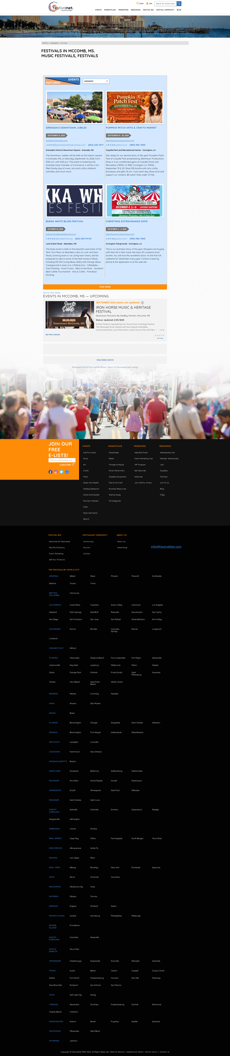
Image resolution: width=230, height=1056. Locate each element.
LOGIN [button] (141, 3)
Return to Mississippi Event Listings (123, 367)
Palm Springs (75, 612)
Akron (72, 877)
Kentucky (54, 742)
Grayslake (115, 722)
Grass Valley (116, 605)
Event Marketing (56, 553)
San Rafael (116, 619)
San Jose (94, 619)
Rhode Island (53, 926)
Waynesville (54, 819)
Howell (114, 780)
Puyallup (115, 1021)
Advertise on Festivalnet (59, 541)
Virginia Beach (55, 1012)
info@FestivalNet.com (166, 546)
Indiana (53, 732)
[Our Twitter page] (61, 472)
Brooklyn (94, 867)
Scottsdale (156, 576)
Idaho (52, 713)
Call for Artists (89, 452)
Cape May (74, 838)
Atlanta (73, 693)
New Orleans (96, 751)
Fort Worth (74, 978)
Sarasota (156, 672)
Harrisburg (95, 916)
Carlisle (73, 916)
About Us (122, 535)
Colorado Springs (115, 630)
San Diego (53, 619)
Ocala (51, 672)
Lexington (74, 742)
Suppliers (164, 470)
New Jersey (55, 838)
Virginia (53, 1004)
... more (161, 330)
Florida (53, 658)
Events (86, 446)
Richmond (156, 1004)
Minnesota (55, 790)
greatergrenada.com (57, 140)
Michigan (54, 780)
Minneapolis (95, 790)
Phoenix (114, 576)
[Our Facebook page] (50, 472)
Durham (114, 809)
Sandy (93, 995)
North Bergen (137, 838)
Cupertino (94, 605)
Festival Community (165, 10)
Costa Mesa (75, 605)
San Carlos (157, 612)
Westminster (137, 771)
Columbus (115, 877)
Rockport (74, 985)
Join (162, 464)
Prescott (135, 576)
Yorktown (74, 1012)
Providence (75, 925)
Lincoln (73, 828)
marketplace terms (134, 1052)
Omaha (93, 828)
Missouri (54, 800)
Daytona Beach (97, 658)
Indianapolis (116, 732)
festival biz (148, 10)
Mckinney (156, 978)
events (98, 10)
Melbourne (115, 665)
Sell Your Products (57, 559)
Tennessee (55, 961)
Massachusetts (56, 761)
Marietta (114, 693)
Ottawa (73, 896)
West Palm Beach (95, 683)
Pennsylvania (56, 916)
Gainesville (156, 658)
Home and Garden (91, 495)
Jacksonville (54, 665)
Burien (93, 1021)
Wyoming (54, 1040)
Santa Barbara (138, 619)
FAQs (162, 495)
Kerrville (135, 978)
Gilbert (72, 576)
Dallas (52, 978)
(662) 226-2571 (95, 144)
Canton (114, 970)
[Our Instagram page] (56, 472)
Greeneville (95, 961)
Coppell (135, 970)
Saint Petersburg (136, 673)
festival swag (115, 495)
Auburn (73, 1021)
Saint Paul (115, 790)
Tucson (73, 583)
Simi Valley (157, 619)
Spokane (156, 1021)
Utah (52, 995)
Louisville (94, 742)
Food (85, 477)
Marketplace (110, 10)
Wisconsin (55, 1031)
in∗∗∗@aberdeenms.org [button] (59, 238)
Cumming (94, 693)
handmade (114, 452)
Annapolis (74, 771)
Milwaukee (74, 1031)
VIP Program (140, 464)
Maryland (54, 771)
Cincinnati (94, 877)
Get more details (53, 334)
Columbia (74, 937)
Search (86, 519)
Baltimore (94, 771)
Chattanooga (75, 961)
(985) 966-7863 (137, 144)
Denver (135, 629)
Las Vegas (74, 858)
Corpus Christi (158, 970)
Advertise (139, 477)
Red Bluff (94, 612)
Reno (92, 858)
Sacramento (137, 612)
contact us (164, 1052)
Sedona (52, 583)
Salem (114, 906)
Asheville (73, 809)
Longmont (156, 629)
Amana (73, 703)
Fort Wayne (95, 732)
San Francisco (76, 619)
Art (84, 464)
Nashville (156, 961)
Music (85, 458)
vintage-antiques (116, 464)
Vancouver (74, 593)
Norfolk (135, 1004)
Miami (134, 665)
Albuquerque (75, 848)
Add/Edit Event (141, 452)
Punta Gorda (116, 672)
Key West (74, 665)
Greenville (94, 937)
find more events (105, 360)
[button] (142, 302)
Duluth (72, 790)
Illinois (53, 722)
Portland (94, 906)
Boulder (93, 629)
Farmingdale (116, 838)
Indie (85, 507)
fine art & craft (115, 483)
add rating (160, 338)
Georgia (53, 693)
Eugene (73, 906)
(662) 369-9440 (83, 238)
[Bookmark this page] (67, 472)
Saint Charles (137, 722)
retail (111, 458)
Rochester (136, 867)
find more (105, 287)
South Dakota (53, 950)
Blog (179, 10)
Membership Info (167, 452)
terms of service (117, 1052)
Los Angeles (157, 605)
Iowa (52, 703)
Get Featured (140, 470)
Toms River (157, 838)
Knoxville (115, 961)
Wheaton (156, 722)
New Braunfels (55, 985)
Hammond (74, 751)
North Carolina (54, 810)
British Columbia (54, 594)
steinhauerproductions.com (120, 140)
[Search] (179, 3)
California (55, 605)
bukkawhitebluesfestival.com (61, 234)
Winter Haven (117, 682)
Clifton (93, 838)
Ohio (51, 877)
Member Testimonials (169, 458)
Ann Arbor (74, 780)
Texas (52, 970)
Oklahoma (55, 886)
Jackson (73, 1040)
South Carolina (54, 938)
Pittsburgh (136, 916)
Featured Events (90, 513)
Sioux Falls (74, 949)
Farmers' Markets (90, 501)
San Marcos (116, 985)
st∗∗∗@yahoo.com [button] (116, 144)
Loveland (53, 638)
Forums (86, 547)
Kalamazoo (137, 780)
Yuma (92, 583)
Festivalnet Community (95, 535)
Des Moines (95, 703)
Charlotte (94, 809)
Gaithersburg (116, 771)
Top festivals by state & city (64, 570)
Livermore (136, 605)
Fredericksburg (97, 978)
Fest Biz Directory (57, 547)
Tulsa (92, 886)
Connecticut (56, 648)
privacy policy (151, 1052)
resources (135, 10)
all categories (115, 501)
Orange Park (75, 672)
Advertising (122, 547)
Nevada (53, 858)
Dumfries (94, 1004)
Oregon (53, 906)
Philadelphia (116, 916)
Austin (72, 970)
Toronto (93, 896)
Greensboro (137, 809)
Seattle (135, 1021)
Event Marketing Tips (144, 458)
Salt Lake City (76, 995)
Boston (73, 761)
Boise (72, 713)
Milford (73, 648)
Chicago (94, 722)
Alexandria (74, 1004)
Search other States (51, 292)
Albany (73, 867)
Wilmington (75, 819)
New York (54, 867)
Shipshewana (137, 732)
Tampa (52, 682)
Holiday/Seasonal (91, 489)
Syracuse (156, 867)
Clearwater (75, 658)
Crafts (86, 470)
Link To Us (164, 483)
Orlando (94, 672)
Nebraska (54, 828)
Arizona (53, 576)
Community (88, 541)
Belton (93, 970)
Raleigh (155, 809)
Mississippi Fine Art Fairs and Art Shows (89, 367)
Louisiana (54, 751)
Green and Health (91, 483)
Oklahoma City (76, 886)
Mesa (92, 576)
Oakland (53, 612)
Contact (86, 553)
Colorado (54, 629)
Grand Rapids (96, 780)
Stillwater (136, 790)
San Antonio (95, 985)
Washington (56, 1021)
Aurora (73, 629)
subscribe (66, 465)
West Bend (95, 1031)
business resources (117, 489)
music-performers (116, 470)
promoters (123, 10)
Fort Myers (136, 658)
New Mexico (55, 848)
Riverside (115, 612)
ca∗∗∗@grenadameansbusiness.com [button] (66, 144)
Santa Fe (94, 848)
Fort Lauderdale (118, 658)
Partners (164, 477)
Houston (114, 978)
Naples (155, 665)
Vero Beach (75, 682)
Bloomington (75, 722)
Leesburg (94, 665)
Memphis (136, 961)
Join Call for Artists (143, 483)
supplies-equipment (117, 477)
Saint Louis (95, 800)
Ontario (53, 896)
